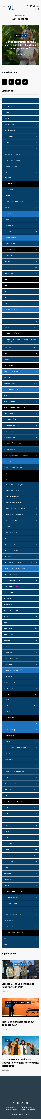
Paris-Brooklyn (20, 682)
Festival (20, 303)
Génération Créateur (20, 333)
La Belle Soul (20, 431)
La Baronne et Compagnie (20, 425)
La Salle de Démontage (20, 467)
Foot (20, 315)
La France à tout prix (20, 443)
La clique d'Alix (20, 437)
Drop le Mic (20, 214)
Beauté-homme (20, 130)
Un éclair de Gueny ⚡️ (20, 915)
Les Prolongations (20, 574)
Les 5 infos (20, 539)
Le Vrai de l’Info (20, 533)
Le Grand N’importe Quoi (20, 485)
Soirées (20, 825)
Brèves (20, 142)
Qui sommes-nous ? (11, 1107)
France (20, 327)
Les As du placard (20, 551)
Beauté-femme (20, 124)
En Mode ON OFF (20, 237)
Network (20, 646)
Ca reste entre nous (20, 160)
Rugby (20, 766)
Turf (20, 909)
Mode (20, 622)
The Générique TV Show (20, 891)
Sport (20, 855)
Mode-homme (20, 634)
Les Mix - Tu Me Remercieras (20, 568)
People (20, 694)
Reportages (20, 754)
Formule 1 (20, 321)
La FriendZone (20, 449)
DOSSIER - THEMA (18, 1002)
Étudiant (20, 261)
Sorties (20, 837)
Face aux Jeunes (20, 285)
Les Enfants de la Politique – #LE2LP (20, 562)
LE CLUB (20, 473)
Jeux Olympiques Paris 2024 (20, 407)
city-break (20, 178)
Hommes (20, 359)
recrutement (20, 736)
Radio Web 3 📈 (20, 730)
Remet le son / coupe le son (20, 748)
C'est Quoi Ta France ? (20, 154)
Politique (20, 706)
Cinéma (20, 172)
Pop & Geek (20, 712)
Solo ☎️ (20, 831)
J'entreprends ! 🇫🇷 (20, 389)
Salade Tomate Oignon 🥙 (20, 771)
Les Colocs (20, 556)
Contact (22, 1110)
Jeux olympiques (20, 401)
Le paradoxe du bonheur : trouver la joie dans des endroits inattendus (20, 1062)
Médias (24, 35)
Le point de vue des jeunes (20, 509)
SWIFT (20, 867)
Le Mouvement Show (20, 497)
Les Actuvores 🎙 (20, 545)
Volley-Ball (20, 927)
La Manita (20, 461)
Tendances (20, 879)
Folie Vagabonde (20, 309)
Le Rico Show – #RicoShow (20, 515)
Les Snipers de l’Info (20, 580)
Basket (20, 112)
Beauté (20, 118)
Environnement (20, 249)
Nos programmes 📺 (27, 1107)
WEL (20, 939)
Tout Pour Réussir (20, 903)
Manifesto (20, 604)
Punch (20, 724)
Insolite (20, 377)
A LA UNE (17, 35)
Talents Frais (20, 873)
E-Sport (20, 220)
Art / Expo (20, 106)
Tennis (20, 885)
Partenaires (20, 688)
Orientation (20, 676)
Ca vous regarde (20, 166)
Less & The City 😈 (20, 586)
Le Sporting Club (20, 521)
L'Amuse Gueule (20, 413)
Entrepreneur (20, 243)
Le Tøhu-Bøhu (20, 527)
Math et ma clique (20, 610)
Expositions (20, 273)
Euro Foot (20, 267)
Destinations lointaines (20, 202)
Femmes (20, 297)
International (20, 383)
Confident (20, 184)
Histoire (20, 353)
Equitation (20, 255)
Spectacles (20, 849)
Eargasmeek (20, 225)
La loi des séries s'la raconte (20, 455)
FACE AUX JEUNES (20, 279)
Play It (20, 700)
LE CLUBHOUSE (20, 479)
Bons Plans (20, 136)
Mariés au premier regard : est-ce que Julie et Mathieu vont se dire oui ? (20, 45)
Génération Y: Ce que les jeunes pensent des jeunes (20, 340)
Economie (20, 231)
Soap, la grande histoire (20, 801)
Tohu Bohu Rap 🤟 (20, 897)
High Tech (20, 347)
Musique (20, 640)
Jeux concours (20, 395)
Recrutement (32, 1110)
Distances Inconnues (20, 208)
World (20, 945)
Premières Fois (20, 718)
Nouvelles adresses (20, 658)
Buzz (20, 148)
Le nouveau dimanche (20, 503)
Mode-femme (20, 628)
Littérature (20, 592)
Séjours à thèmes (20, 783)
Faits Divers (20, 291)
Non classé (20, 652)
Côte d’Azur (20, 190)
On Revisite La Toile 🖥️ (20, 670)
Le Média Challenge (20, 491)
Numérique (20, 664)
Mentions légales (11, 1110)
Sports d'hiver (20, 861)
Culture (20, 196)
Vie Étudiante (20, 921)
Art (20, 100)
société (20, 813)
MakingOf (20, 598)
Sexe (20, 795)
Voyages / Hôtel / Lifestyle (20, 933)
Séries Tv (20, 789)
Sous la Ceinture (20, 843)
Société (20, 807)
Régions (20, 742)
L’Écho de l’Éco (20, 419)
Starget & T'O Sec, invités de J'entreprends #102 (18, 985)
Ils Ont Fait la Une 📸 (20, 371)
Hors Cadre (20, 365)
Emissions (9, 964)
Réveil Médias (20, 760)
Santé (20, 777)
